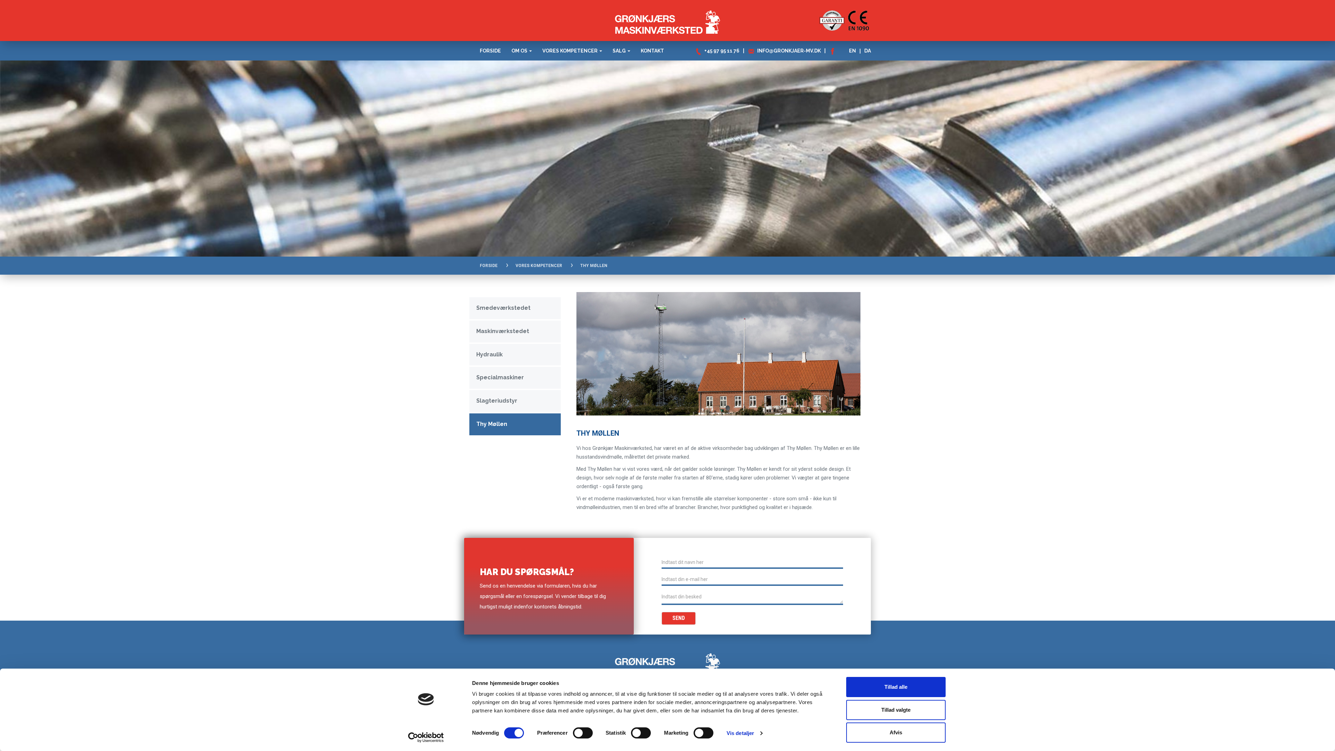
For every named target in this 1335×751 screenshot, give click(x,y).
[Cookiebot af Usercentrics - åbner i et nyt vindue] (426, 737)
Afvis (896, 732)
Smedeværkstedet (503, 308)
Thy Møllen (491, 424)
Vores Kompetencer (539, 265)
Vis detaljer (740, 733)
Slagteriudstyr (496, 400)
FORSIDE (488, 265)
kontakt (652, 51)
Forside (490, 51)
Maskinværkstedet (502, 331)
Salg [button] (620, 51)
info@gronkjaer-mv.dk (789, 51)
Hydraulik (489, 354)
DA (867, 51)
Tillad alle (895, 687)
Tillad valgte (896, 710)
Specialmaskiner (500, 377)
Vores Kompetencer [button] (570, 51)
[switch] (583, 732)
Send (678, 618)
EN (852, 51)
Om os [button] (519, 51)
